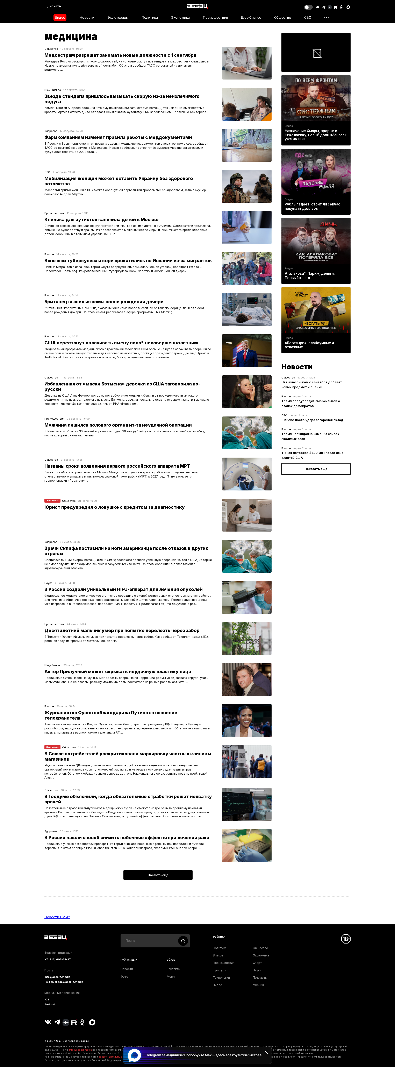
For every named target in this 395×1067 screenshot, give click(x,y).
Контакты (173, 969)
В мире (49, 254)
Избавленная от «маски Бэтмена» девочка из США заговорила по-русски (122, 386)
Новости (87, 17)
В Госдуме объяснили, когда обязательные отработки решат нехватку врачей (128, 799)
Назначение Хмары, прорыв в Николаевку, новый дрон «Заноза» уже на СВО (316, 135)
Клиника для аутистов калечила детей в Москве (101, 219)
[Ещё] (326, 17)
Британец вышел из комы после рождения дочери (104, 301)
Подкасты (260, 977)
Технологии (221, 977)
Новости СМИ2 (57, 917)
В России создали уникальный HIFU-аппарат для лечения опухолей (123, 589)
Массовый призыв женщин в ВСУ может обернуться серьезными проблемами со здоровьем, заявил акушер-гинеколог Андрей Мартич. (125, 192)
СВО (307, 17)
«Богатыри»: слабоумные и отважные (309, 345)
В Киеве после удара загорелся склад (312, 420)
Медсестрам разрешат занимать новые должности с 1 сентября (120, 55)
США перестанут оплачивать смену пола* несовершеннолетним (121, 342)
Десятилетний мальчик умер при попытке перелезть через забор (122, 630)
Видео (60, 17)
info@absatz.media (57, 976)
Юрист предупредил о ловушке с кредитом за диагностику (114, 507)
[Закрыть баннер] (266, 1052)
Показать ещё (316, 469)
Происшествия (215, 17)
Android (49, 1004)
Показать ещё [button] (158, 875)
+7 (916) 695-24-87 (57, 959)
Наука (48, 583)
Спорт (257, 962)
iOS (46, 999)
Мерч (171, 976)
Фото (124, 976)
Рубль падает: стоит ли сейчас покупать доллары (312, 206)
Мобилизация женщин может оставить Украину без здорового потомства (118, 181)
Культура (219, 970)
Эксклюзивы (117, 17)
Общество (282, 17)
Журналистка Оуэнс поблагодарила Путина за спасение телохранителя (110, 715)
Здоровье (50, 131)
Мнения (258, 985)
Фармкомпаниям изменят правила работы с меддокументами (118, 137)
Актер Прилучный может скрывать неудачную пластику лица (117, 671)
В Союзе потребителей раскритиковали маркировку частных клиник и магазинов (127, 756)
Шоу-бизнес (251, 17)
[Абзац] (197, 6)
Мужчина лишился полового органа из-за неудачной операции (118, 425)
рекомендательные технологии (117, 1056)
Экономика (180, 17)
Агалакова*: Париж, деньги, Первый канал (310, 275)
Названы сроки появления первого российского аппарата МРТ (117, 466)
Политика (150, 17)
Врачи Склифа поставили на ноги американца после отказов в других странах (126, 551)
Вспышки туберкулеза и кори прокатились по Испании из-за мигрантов (128, 260)
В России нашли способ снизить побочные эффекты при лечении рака (126, 837)
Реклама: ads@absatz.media (63, 981)
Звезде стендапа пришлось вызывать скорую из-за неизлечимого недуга (122, 98)
